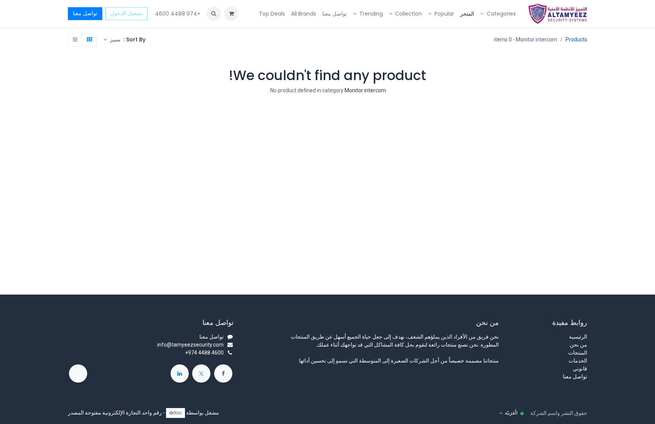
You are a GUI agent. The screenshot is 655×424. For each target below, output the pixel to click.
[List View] (75, 39)
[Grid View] (89, 39)
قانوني (580, 369)
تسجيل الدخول (126, 13)
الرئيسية (578, 337)
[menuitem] (498, 14)
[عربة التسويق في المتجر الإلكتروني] (231, 13)
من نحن (578, 345)
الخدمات (578, 361)
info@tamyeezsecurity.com (190, 345)
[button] (214, 13)
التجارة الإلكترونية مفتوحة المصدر (104, 413)
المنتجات (577, 353)
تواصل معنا (85, 13)
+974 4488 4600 (177, 13)
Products (576, 39)
